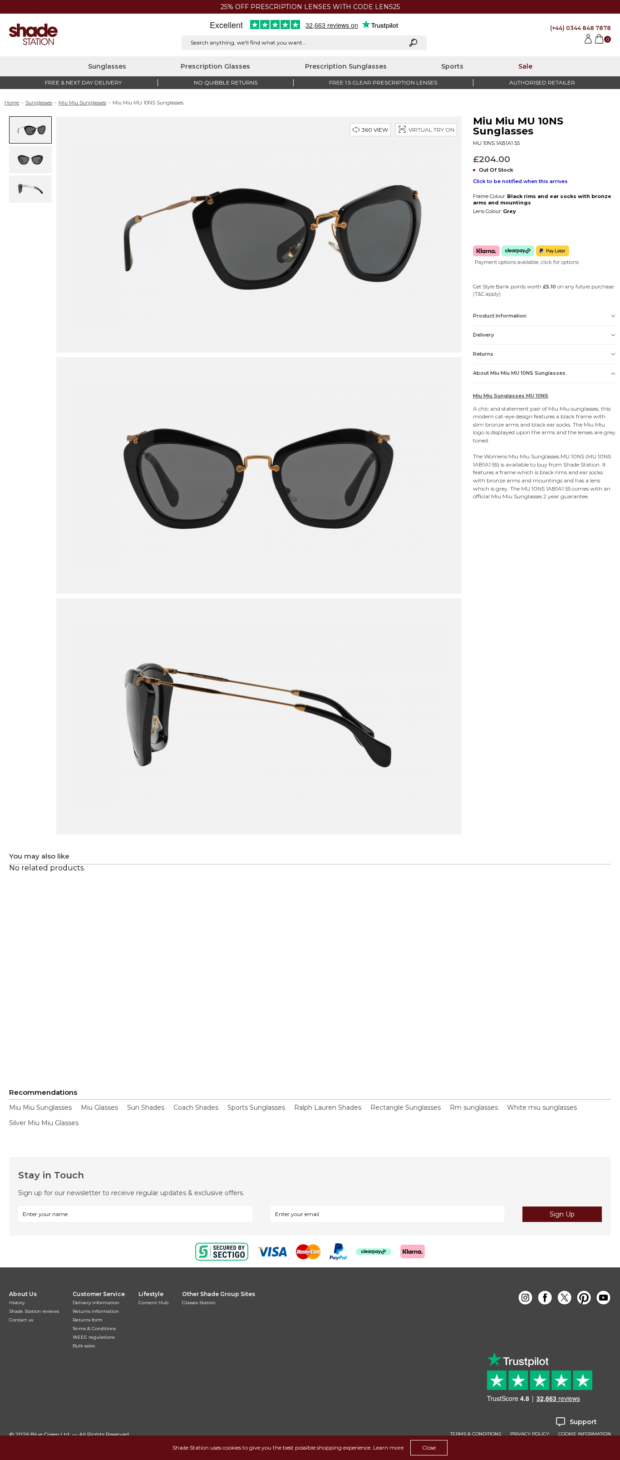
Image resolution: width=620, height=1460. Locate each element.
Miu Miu (559, 408)
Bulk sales (84, 1346)
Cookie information (584, 1434)
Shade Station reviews (34, 1311)
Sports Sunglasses (256, 1107)
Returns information (96, 1311)
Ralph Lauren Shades (327, 1107)
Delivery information (96, 1303)
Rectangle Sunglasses (405, 1107)
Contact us (21, 1320)
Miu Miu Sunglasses (82, 102)
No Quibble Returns (225, 82)
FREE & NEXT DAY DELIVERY (83, 82)
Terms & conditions (475, 1434)
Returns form (88, 1320)
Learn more (388, 1447)
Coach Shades (195, 1107)
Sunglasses (107, 66)
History (17, 1303)
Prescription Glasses (215, 66)
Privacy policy (529, 1434)
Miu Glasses (99, 1107)
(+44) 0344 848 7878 (580, 28)
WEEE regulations (93, 1337)
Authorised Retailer (542, 82)
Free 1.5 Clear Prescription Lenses (383, 82)
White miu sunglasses (542, 1107)
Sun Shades (145, 1107)
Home (12, 102)
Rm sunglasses (474, 1107)
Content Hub (153, 1303)
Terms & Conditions (94, 1328)
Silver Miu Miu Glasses (44, 1123)
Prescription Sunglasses (346, 66)
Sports (452, 66)
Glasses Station (199, 1303)
